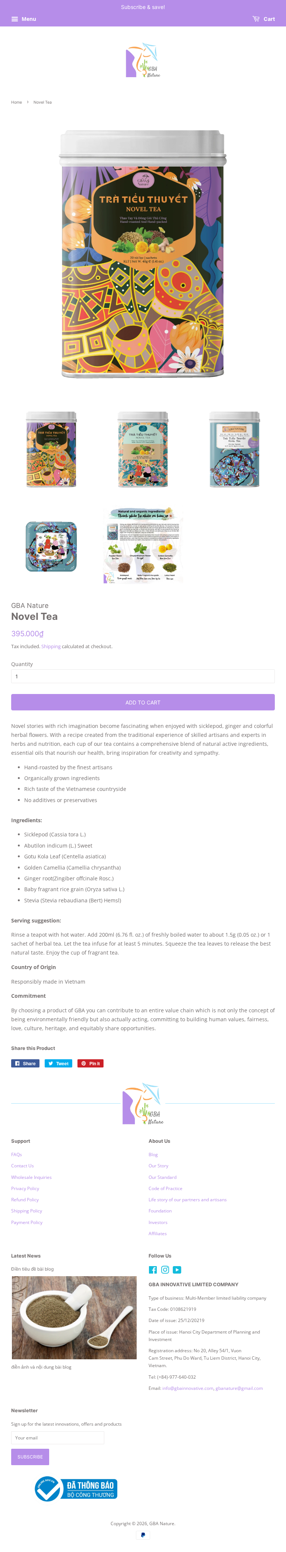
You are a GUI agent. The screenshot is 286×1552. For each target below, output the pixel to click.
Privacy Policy (25, 1188)
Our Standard (163, 1177)
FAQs (16, 1154)
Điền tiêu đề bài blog (32, 1269)
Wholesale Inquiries (31, 1177)
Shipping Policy (26, 1211)
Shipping (51, 646)
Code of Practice (165, 1188)
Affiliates (158, 1233)
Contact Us (22, 1165)
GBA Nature (161, 1523)
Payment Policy (26, 1222)
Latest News (26, 1256)
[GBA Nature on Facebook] (153, 1271)
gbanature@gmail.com (239, 1388)
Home (16, 102)
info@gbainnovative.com (187, 1388)
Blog (153, 1154)
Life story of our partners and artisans (188, 1199)
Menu (28, 18)
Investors (158, 1222)
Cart (269, 19)
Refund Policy (25, 1199)
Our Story (158, 1165)
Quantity (22, 664)
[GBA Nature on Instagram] (165, 1271)
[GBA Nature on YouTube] (177, 1271)
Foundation (160, 1211)
